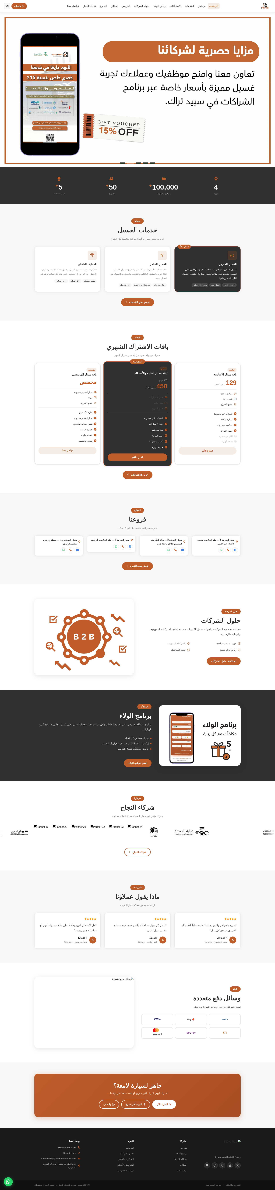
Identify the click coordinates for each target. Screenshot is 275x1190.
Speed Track (69, 1153)
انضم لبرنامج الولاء (137, 763)
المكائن (114, 6)
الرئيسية (213, 6)
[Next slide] (267, 89)
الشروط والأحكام (126, 1165)
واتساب (107, 1104)
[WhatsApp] (221, 550)
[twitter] (238, 1165)
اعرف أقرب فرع (134, 1104)
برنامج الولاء (160, 6)
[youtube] (207, 1165)
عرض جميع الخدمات (139, 302)
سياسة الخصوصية (125, 1170)
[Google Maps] (235, 550)
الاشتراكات (175, 6)
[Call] (228, 550)
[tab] (151, 163)
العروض (126, 6)
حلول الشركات (142, 6)
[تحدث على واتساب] (8, 1181)
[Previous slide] (8, 89)
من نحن (201, 6)
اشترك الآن (207, 450)
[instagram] (230, 1165)
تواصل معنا (73, 6)
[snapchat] (222, 1165)
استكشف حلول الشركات (223, 661)
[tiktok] (215, 1165)
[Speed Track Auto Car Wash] (264, 6)
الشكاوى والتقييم (126, 1159)
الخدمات (189, 6)
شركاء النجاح (89, 6)
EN (7, 6)
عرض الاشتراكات (139, 475)
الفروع (103, 6)
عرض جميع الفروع (139, 566)
